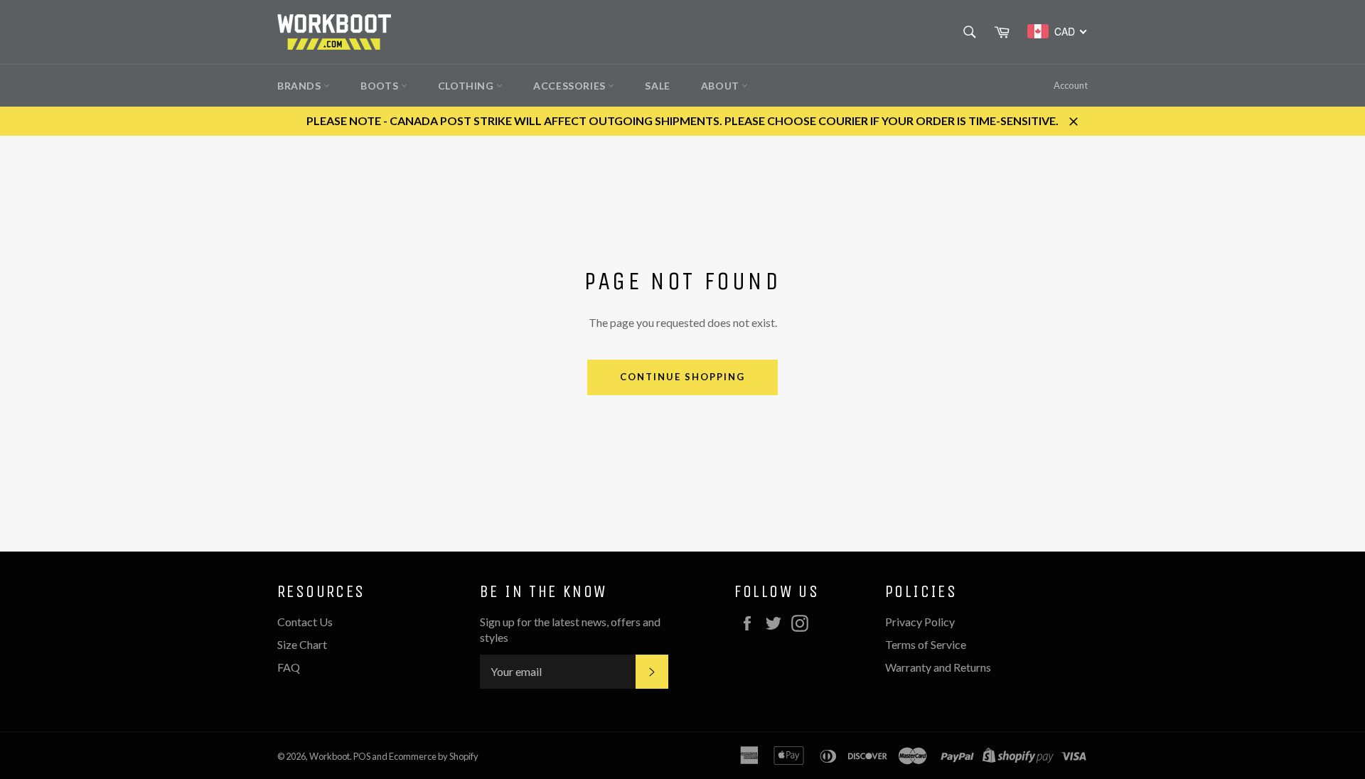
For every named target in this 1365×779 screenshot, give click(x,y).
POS (361, 756)
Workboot (329, 756)
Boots (380, 86)
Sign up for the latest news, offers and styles (570, 629)
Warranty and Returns (938, 667)
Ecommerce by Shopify (433, 756)
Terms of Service (925, 644)
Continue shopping (682, 376)
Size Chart (302, 644)
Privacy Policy (920, 621)
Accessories (570, 86)
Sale (657, 86)
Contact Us (305, 621)
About (721, 86)
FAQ (288, 667)
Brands (300, 86)
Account (1071, 85)
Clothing (467, 86)
